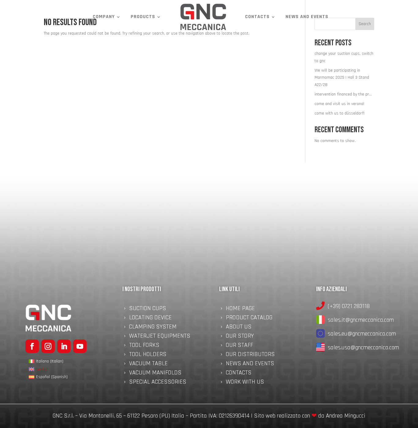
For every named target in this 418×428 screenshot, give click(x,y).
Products (143, 16)
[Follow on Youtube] (80, 346)
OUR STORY (240, 337)
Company (104, 16)
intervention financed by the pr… (343, 94)
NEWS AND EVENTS (307, 16)
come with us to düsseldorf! (339, 113)
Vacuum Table (148, 364)
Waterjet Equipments (159, 337)
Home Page (240, 309)
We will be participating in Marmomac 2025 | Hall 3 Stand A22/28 (342, 78)
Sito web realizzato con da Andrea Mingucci (309, 416)
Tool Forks (144, 346)
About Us (239, 328)
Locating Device (150, 318)
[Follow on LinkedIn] (64, 346)
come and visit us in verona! (339, 104)
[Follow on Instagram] (48, 346)
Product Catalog (249, 318)
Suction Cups (147, 309)
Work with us (245, 383)
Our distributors (250, 355)
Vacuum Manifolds (155, 373)
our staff (239, 346)
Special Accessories (157, 383)
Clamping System (153, 328)
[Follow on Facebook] (32, 346)
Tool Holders (147, 355)
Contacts (257, 16)
